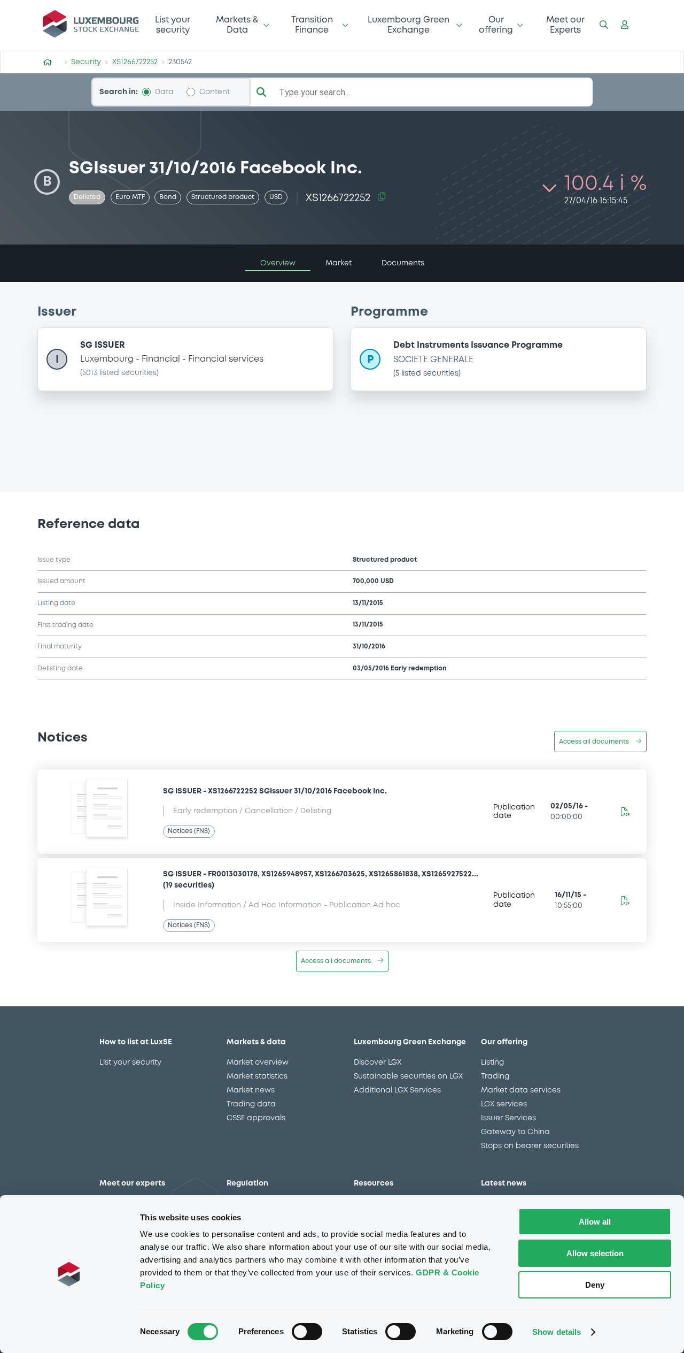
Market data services (521, 1090)
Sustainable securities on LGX (408, 1076)
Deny (594, 1284)
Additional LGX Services (397, 1090)
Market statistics (257, 1076)
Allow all (595, 1221)
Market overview (258, 1062)
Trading (495, 1076)
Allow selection (595, 1253)
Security (86, 62)
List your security (172, 25)
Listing (492, 1062)
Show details (556, 1331)
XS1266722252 (135, 62)
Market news (251, 1090)
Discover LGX (377, 1062)
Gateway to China (515, 1132)
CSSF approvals (256, 1118)
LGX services (504, 1104)
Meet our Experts (565, 25)
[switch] (307, 1331)
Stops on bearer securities (530, 1146)
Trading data (251, 1104)
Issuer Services (508, 1118)
